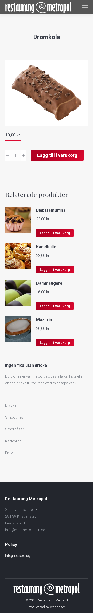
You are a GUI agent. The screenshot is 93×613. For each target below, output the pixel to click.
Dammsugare (49, 283)
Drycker (11, 405)
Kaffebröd (13, 441)
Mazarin (44, 319)
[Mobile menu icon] (85, 7)
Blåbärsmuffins (50, 210)
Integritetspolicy (18, 555)
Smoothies (14, 417)
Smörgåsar (14, 429)
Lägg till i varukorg (57, 155)
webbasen (58, 607)
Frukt (9, 453)
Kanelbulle (46, 246)
